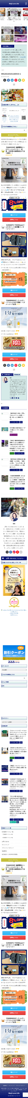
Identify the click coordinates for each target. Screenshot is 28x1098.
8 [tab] (18, 24)
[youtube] (16, 398)
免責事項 (4, 851)
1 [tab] (7, 24)
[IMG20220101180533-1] (12, 80)
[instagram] (14, 398)
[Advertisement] (14, 631)
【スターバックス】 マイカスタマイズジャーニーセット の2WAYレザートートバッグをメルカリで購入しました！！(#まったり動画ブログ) (18, 734)
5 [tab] (13, 24)
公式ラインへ (14, 615)
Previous (1, 14)
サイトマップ (5, 844)
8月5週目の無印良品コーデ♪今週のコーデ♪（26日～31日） (17, 430)
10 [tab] (21, 24)
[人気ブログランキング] (4, 116)
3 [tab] (10, 24)
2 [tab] (9, 24)
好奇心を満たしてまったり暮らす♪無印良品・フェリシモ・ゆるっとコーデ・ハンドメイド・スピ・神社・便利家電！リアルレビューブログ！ (14, 1090)
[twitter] (4, 80)
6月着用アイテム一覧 (7, 832)
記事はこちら (14, 219)
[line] (19, 80)
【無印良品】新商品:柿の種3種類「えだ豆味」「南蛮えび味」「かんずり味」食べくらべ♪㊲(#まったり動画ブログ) (17, 463)
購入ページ (14, 215)
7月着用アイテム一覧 (8, 834)
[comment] (23, 80)
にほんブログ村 (14, 121)
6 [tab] (15, 24)
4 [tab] (12, 24)
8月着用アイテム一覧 (8, 837)
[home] (18, 398)
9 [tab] (19, 24)
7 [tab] (16, 24)
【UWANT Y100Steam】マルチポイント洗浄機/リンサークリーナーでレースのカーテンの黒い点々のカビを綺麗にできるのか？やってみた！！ (18, 782)
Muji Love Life (14, 4)
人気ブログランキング (4, 119)
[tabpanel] (14, 15)
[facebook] (8, 80)
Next (26, 14)
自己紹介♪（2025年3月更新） (10, 854)
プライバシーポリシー (8, 848)
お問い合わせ (5, 841)
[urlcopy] (14, 84)
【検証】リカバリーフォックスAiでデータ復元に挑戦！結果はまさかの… (18, 767)
